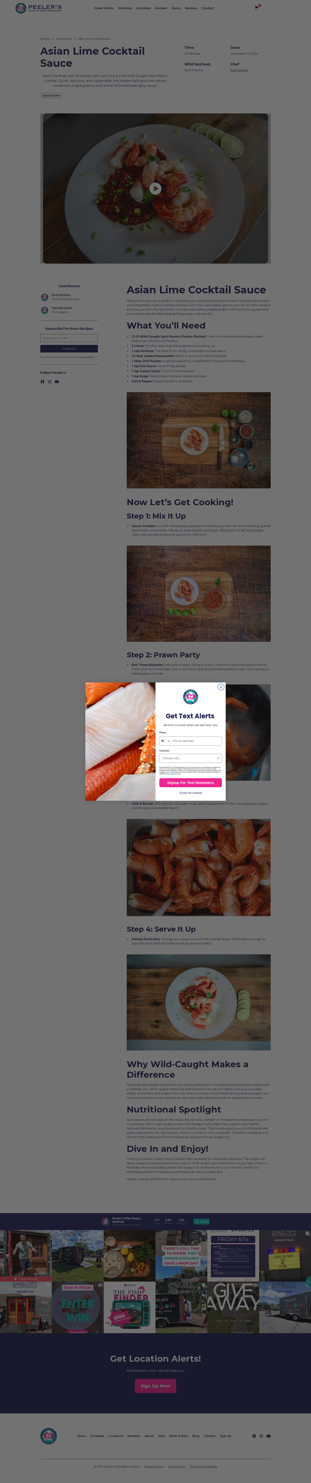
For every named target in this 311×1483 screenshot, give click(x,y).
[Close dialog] (221, 687)
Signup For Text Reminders (190, 783)
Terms (178, 774)
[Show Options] (218, 758)
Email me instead (191, 792)
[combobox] (165, 741)
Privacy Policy (170, 774)
